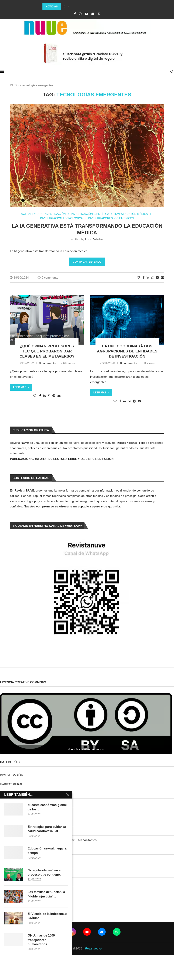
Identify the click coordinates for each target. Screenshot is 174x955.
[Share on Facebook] (144, 277)
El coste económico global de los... (47, 807)
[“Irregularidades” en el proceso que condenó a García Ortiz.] (13, 874)
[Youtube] (86, 13)
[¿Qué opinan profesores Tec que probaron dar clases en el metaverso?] (47, 320)
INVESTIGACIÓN (11, 775)
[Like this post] (138, 277)
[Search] (172, 71)
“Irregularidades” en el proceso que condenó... (45, 872)
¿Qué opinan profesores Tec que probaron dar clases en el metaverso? (47, 351)
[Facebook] (75, 13)
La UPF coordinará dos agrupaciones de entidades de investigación (127, 351)
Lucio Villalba (94, 239)
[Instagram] (80, 13)
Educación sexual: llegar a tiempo (47, 850)
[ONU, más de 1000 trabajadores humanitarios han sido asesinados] (13, 939)
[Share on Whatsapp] (152, 277)
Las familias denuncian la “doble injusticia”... (46, 894)
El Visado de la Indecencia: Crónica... (47, 916)
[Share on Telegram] (157, 277)
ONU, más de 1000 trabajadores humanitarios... (41, 940)
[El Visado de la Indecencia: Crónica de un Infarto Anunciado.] (13, 918)
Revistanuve (93, 948)
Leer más (19, 387)
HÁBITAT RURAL (11, 784)
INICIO (14, 85)
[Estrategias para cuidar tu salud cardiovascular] (13, 831)
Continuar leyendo (87, 261)
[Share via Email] (162, 277)
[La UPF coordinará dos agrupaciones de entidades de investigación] (127, 320)
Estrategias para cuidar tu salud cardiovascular (47, 829)
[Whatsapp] (99, 13)
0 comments (50, 277)
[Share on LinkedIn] (148, 277)
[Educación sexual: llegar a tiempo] (13, 852)
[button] (64, 6)
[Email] (92, 13)
